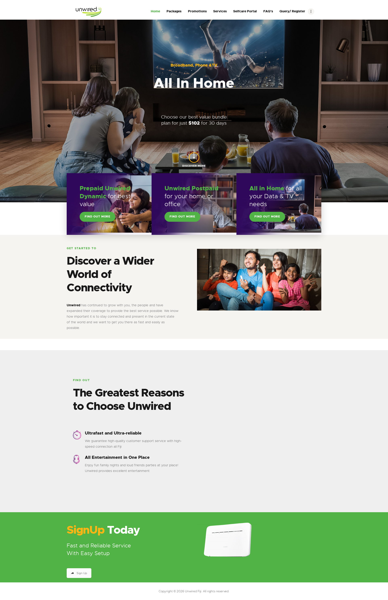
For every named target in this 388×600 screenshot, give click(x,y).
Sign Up (82, 573)
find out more (97, 216)
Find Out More (182, 216)
